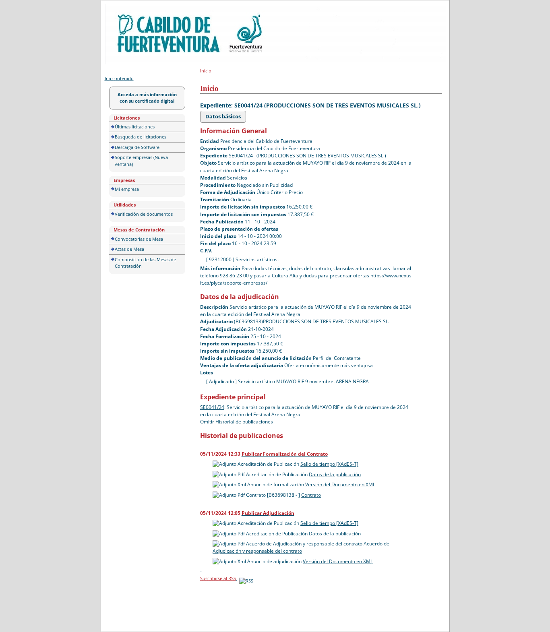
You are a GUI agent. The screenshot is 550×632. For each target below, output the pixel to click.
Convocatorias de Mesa (139, 239)
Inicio (205, 71)
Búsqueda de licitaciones (140, 137)
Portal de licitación (129, 8)
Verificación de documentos (144, 214)
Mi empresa (127, 189)
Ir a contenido (119, 78)
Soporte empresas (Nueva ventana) (141, 160)
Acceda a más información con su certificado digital (147, 97)
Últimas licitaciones (135, 127)
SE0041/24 (212, 407)
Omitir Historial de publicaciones (236, 421)
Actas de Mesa (129, 249)
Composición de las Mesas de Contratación (145, 262)
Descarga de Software (137, 147)
